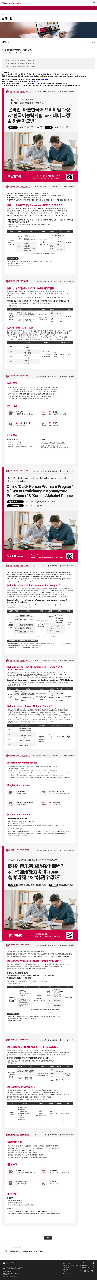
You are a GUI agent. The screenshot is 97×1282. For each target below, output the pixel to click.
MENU (94, 3)
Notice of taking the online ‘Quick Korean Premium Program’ (26, 1251)
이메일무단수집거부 (67, 1267)
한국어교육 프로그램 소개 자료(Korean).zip (16, 60)
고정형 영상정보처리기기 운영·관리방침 (70, 1265)
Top (94, 1275)
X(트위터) (87, 42)
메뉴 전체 (95, 8)
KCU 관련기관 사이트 (84, 1263)
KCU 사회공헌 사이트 (84, 1267)
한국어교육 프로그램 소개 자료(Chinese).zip (17, 66)
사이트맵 (64, 1271)
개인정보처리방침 (66, 1263)
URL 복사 (94, 42)
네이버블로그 (92, 42)
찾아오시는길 (65, 1269)
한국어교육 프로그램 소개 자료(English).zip (16, 63)
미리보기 (32, 60)
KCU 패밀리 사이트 (84, 1265)
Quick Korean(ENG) (67, 1273)
